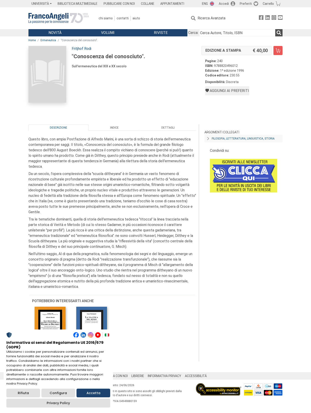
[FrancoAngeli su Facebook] (261, 18)
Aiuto (136, 18)
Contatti (123, 18)
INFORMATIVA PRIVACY (164, 376)
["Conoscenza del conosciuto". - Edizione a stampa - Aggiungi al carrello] (278, 50)
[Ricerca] (279, 32)
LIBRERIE (137, 376)
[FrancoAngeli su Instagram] (274, 18)
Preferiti (246, 3)
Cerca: (193, 32)
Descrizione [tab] (58, 127)
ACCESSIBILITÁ (196, 376)
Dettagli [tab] (168, 127)
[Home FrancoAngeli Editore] (58, 18)
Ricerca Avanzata (211, 18)
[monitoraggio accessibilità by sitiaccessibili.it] (218, 386)
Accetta (93, 393)
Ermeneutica (48, 40)
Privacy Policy (58, 403)
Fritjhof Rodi (81, 48)
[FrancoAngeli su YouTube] (280, 18)
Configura (58, 393)
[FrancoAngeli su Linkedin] (267, 18)
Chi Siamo (106, 18)
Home (32, 40)
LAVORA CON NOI (115, 376)
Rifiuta (23, 393)
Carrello (268, 3)
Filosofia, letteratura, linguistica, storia (243, 138)
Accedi (224, 3)
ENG (205, 3)
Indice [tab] (114, 127)
